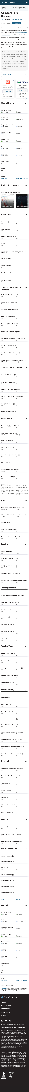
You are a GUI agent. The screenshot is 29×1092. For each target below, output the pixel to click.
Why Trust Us (6, 1005)
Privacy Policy (21, 1027)
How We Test (5, 1009)
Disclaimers (12, 1027)
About (3, 1002)
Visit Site (7, 91)
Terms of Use (5, 1027)
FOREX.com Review (22, 178)
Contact (4, 1015)
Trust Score (5, 1012)
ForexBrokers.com (9, 2)
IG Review (4, 178)
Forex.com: (4, 988)
